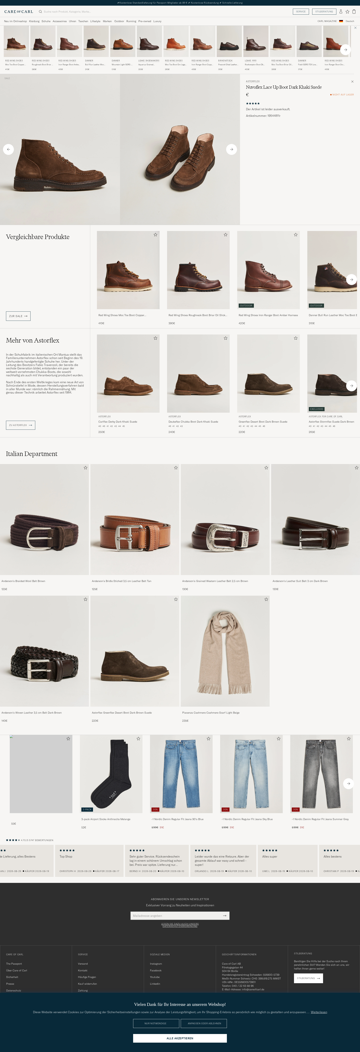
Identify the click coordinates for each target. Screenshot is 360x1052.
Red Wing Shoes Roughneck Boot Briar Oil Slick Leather (197, 315)
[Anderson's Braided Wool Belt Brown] (44, 577)
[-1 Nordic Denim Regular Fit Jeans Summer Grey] (321, 815)
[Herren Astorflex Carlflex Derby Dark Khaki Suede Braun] (128, 373)
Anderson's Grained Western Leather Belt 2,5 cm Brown (215, 581)
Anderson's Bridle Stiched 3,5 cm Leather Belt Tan (121, 581)
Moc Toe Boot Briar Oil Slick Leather (281, 64)
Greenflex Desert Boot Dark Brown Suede (263, 421)
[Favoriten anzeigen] (347, 11)
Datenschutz (13, 990)
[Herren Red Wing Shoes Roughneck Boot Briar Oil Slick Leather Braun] (43, 41)
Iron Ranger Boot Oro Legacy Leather (334, 64)
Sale (7, 78)
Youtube (155, 977)
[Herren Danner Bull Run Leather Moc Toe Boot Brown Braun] (96, 41)
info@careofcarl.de (253, 989)
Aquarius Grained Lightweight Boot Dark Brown (147, 64)
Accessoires (60, 21)
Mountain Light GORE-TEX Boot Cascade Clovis (123, 64)
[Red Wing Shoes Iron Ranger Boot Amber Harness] (268, 311)
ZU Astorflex (18, 425)
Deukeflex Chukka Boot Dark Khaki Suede (193, 421)
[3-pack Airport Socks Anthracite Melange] (111, 815)
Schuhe (46, 21)
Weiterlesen (319, 1012)
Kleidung (34, 21)
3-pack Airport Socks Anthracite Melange (105, 819)
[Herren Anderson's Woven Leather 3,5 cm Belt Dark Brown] (44, 651)
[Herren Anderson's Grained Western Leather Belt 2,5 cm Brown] (225, 519)
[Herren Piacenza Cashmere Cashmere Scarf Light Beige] (225, 651)
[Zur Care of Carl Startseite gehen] (18, 11)
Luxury (157, 21)
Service (301, 11)
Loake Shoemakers (148, 60)
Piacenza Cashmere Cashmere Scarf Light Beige (210, 712)
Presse (10, 983)
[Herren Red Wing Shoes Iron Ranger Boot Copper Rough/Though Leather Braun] (202, 41)
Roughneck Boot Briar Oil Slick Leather (43, 64)
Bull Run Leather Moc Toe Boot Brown (94, 64)
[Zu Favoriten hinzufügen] (155, 235)
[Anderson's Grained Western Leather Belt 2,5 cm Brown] (225, 577)
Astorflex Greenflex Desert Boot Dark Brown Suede (122, 712)
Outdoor (119, 21)
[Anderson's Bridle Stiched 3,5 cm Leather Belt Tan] (134, 577)
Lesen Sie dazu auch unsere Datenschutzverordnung (180, 925)
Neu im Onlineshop (15, 21)
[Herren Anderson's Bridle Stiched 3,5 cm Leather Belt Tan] (134, 519)
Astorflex (253, 81)
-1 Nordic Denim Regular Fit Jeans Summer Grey (320, 819)
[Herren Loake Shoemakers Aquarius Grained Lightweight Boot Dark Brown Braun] (149, 41)
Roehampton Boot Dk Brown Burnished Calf (254, 64)
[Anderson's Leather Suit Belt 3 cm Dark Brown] (315, 577)
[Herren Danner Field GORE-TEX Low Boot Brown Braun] (309, 41)
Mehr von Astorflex (32, 340)
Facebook (155, 970)
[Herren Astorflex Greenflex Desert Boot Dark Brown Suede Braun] (268, 373)
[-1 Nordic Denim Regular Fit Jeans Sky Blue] (251, 815)
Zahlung (83, 990)
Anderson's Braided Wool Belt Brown (23, 581)
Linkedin (155, 983)
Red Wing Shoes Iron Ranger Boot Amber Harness (268, 315)
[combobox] (350, 21)
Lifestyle (95, 21)
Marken (107, 21)
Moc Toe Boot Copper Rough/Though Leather (15, 64)
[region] (180, 861)
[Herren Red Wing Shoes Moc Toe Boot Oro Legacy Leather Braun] (176, 41)
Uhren (72, 21)
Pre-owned (144, 21)
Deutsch (350, 21)
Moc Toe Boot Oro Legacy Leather (176, 64)
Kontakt (82, 970)
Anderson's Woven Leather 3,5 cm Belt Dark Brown (32, 712)
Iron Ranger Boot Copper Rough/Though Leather (202, 64)
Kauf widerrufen (87, 983)
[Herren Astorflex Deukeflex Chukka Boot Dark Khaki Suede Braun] (198, 373)
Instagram (156, 963)
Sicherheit (12, 977)
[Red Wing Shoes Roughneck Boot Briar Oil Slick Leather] (198, 311)
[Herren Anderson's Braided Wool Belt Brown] (44, 519)
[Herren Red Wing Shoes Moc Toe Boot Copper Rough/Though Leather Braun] (16, 41)
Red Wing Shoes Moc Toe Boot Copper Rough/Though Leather (121, 315)
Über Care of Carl (16, 970)
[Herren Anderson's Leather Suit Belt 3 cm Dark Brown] (315, 519)
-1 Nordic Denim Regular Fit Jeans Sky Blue (247, 819)
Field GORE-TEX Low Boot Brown (307, 64)
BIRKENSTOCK (225, 60)
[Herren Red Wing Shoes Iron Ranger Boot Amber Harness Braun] (69, 41)
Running (131, 21)
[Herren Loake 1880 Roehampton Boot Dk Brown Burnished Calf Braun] (255, 41)
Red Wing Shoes (14, 60)
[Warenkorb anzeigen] (354, 11)
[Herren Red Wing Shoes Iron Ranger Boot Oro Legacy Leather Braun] (335, 41)
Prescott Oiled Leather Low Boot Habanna (227, 64)
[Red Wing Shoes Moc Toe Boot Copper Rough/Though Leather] (128, 311)
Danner (89, 60)
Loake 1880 (250, 60)
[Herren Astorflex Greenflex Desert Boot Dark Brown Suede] (134, 651)
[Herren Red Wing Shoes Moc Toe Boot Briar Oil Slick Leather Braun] (282, 41)
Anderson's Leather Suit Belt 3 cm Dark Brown (300, 581)
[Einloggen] (341, 11)
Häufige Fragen (87, 977)
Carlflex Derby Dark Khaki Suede (117, 421)
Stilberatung (324, 11)
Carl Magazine (327, 21)
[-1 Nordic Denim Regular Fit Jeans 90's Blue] (181, 815)
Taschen (83, 21)
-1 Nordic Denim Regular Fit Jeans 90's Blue (177, 819)
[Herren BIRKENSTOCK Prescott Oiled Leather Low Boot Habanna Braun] (229, 41)
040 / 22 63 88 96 (243, 986)
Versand (83, 963)
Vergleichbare (38, 237)
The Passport (14, 963)
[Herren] (41, 774)
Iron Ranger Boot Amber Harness (68, 64)
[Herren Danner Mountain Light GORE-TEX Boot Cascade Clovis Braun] (122, 41)
